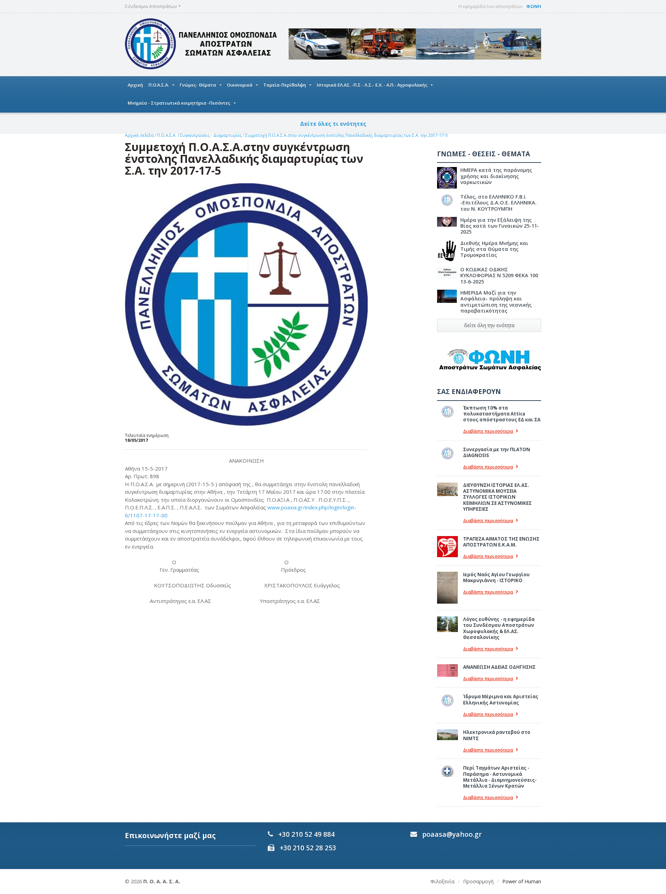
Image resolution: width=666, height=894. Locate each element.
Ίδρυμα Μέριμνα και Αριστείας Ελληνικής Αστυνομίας (500, 699)
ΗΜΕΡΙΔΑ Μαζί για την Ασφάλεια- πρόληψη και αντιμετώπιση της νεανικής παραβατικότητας (496, 301)
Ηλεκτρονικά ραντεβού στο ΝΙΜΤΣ (496, 735)
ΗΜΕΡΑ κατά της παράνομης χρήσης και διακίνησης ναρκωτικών (496, 176)
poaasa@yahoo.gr (452, 834)
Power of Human (521, 881)
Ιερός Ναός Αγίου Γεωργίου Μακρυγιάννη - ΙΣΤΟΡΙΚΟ (496, 577)
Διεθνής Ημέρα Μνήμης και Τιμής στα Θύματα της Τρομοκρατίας (494, 249)
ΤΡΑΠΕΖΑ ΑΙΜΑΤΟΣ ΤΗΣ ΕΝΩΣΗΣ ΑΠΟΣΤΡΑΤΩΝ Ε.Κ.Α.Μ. (501, 542)
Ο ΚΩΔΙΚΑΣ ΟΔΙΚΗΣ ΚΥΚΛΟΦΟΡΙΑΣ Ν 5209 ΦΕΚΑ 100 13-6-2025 (499, 275)
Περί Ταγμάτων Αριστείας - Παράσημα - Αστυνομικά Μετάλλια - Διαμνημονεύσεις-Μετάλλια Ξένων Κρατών (500, 777)
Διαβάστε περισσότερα (488, 431)
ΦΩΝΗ (533, 6)
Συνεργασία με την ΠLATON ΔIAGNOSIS (496, 452)
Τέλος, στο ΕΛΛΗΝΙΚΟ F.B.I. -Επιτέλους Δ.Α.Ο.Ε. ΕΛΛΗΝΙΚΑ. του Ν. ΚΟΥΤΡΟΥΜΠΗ (498, 202)
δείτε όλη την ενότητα (489, 325)
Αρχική (135, 85)
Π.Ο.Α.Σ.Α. (167, 135)
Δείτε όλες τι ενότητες (333, 124)
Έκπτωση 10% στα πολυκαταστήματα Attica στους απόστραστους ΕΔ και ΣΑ (501, 414)
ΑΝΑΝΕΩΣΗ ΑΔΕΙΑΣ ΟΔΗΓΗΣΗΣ (499, 667)
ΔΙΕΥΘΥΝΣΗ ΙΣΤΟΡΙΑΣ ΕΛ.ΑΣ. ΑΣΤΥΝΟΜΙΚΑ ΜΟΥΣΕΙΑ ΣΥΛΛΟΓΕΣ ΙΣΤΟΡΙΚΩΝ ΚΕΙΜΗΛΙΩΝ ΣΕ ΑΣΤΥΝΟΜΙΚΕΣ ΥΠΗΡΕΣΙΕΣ (497, 497)
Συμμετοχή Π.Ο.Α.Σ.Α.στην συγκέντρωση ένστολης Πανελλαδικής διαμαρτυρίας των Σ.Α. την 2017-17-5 (346, 135)
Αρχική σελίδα (139, 135)
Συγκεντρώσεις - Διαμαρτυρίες (211, 135)
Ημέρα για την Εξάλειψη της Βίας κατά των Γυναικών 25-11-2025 (499, 226)
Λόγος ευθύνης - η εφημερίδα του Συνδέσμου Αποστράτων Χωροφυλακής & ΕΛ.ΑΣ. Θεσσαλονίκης (499, 628)
